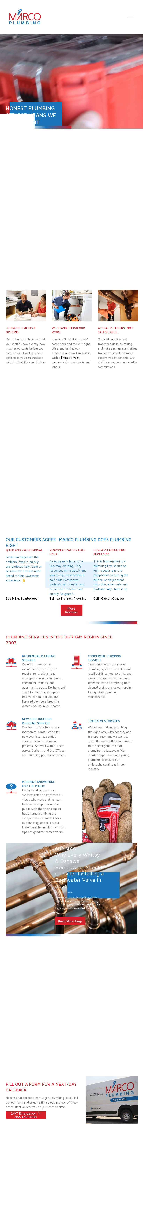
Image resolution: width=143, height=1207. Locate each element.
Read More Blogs (70, 921)
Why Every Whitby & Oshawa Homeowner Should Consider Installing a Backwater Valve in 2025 (79, 870)
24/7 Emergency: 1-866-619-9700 (26, 1115)
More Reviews (71, 610)
